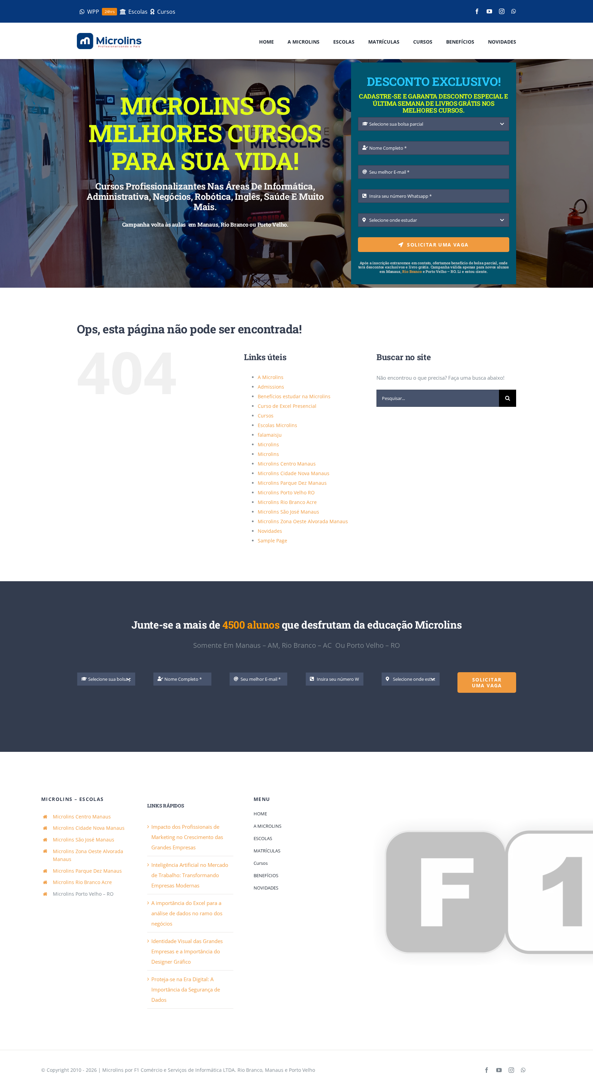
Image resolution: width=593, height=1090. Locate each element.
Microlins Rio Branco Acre (287, 502)
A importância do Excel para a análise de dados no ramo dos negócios (186, 913)
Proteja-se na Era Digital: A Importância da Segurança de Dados (185, 989)
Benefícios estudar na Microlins (294, 396)
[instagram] (501, 11)
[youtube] (489, 11)
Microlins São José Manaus (288, 511)
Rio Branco (411, 271)
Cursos (266, 415)
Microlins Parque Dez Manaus (292, 483)
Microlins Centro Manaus (287, 463)
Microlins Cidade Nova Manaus (293, 473)
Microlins (268, 444)
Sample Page (272, 540)
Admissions (271, 386)
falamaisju (270, 435)
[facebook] (477, 11)
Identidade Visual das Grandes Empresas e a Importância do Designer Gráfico (187, 951)
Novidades (270, 531)
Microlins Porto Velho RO (286, 492)
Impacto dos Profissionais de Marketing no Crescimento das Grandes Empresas (187, 837)
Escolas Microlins (277, 425)
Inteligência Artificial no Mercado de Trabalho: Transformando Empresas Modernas (189, 875)
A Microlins (270, 377)
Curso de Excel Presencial (287, 406)
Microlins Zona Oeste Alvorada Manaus (303, 521)
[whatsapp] (513, 11)
